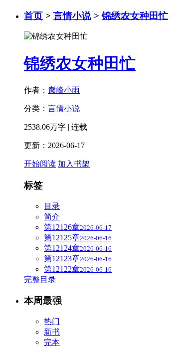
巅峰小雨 (64, 90)
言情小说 (72, 15)
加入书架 (74, 164)
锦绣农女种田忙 (135, 15)
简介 (52, 216)
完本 (52, 342)
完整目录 (40, 279)
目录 (52, 206)
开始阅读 (40, 164)
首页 (33, 15)
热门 (52, 321)
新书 (52, 332)
